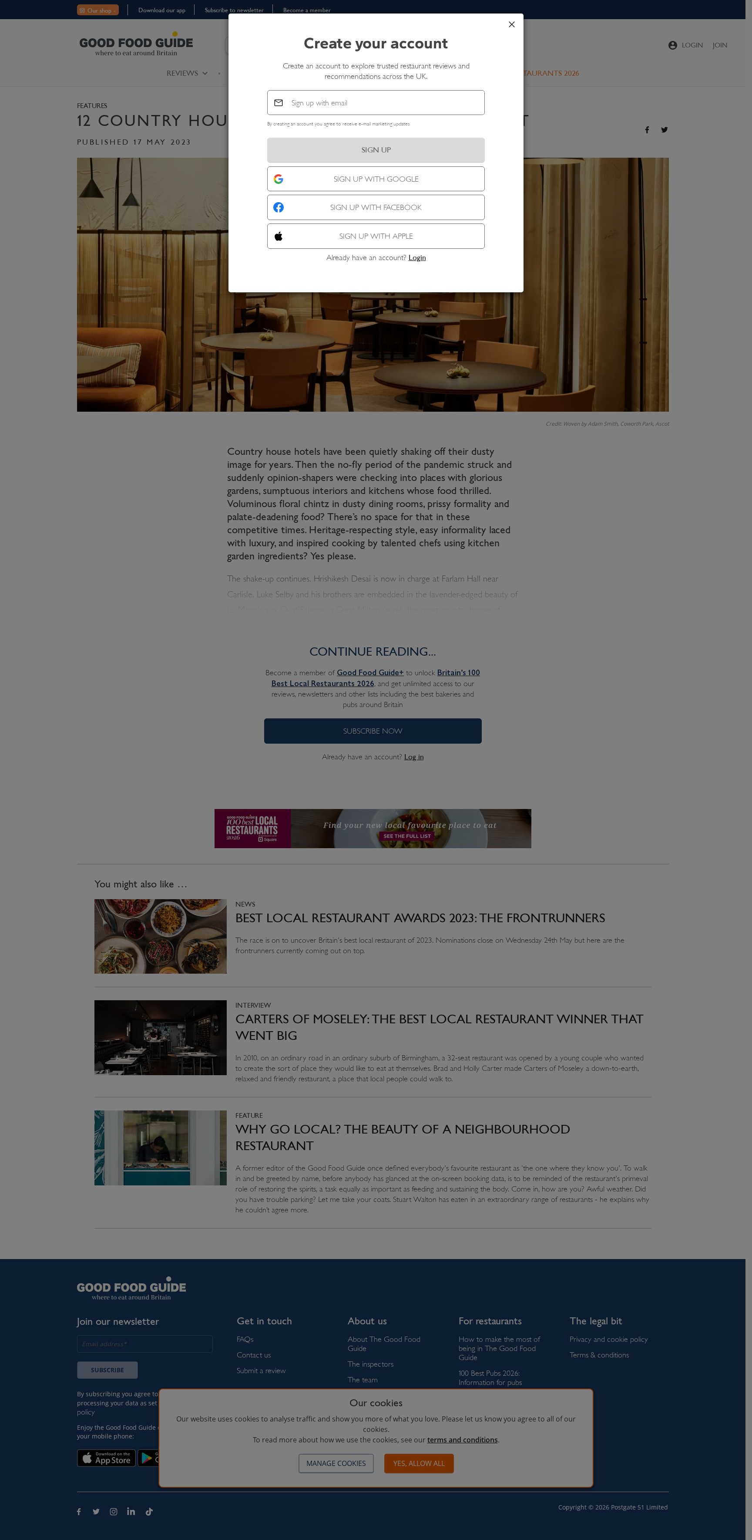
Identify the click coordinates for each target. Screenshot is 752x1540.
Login (417, 257)
